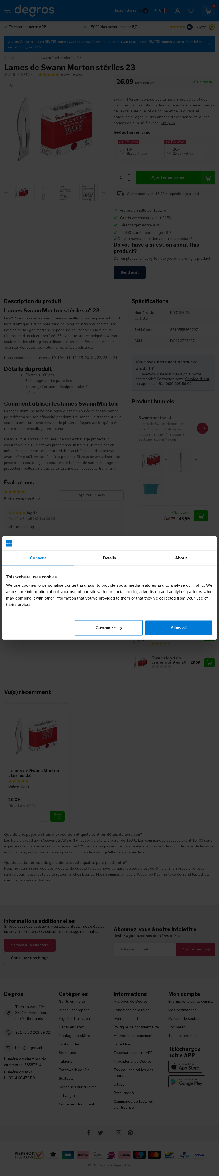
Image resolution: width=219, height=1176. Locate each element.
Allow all (179, 627)
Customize (106, 627)
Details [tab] (109, 557)
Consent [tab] (38, 557)
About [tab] (181, 557)
